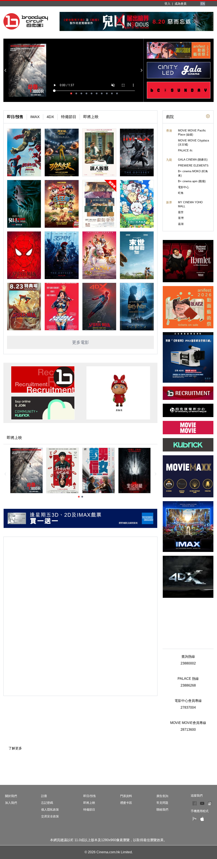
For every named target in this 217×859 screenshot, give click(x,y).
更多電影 (80, 342)
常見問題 (162, 802)
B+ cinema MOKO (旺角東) (193, 173)
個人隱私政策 (50, 809)
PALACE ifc (185, 150)
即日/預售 (15, 117)
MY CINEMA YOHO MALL (190, 204)
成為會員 (180, 3)
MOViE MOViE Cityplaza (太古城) (193, 142)
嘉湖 (181, 224)
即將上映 (91, 117)
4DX (50, 117)
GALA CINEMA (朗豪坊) (192, 159)
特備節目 (68, 117)
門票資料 (126, 796)
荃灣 (181, 218)
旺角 (181, 193)
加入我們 (11, 802)
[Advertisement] (188, 620)
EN (203, 3)
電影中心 (183, 187)
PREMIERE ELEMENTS (193, 165)
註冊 (44, 796)
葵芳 (181, 212)
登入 (167, 3)
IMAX (35, 117)
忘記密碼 (47, 802)
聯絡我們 (162, 809)
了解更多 (15, 748)
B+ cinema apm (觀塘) (192, 181)
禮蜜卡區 (126, 802)
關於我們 (11, 796)
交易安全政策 (50, 816)
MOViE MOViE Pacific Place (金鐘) (192, 132)
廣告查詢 (162, 796)
